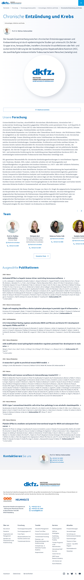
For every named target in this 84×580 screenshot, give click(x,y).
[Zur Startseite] (11, 3)
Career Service (56, 554)
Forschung (21, 525)
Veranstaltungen (71, 531)
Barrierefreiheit (28, 574)
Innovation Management (41, 529)
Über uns (6, 525)
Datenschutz (16, 574)
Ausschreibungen (71, 539)
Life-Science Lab (57, 561)
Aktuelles (70, 525)
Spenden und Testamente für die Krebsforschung (8, 540)
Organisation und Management (8, 535)
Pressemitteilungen (72, 529)
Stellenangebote (57, 529)
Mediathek (70, 551)
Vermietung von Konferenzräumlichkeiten (74, 535)
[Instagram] (64, 574)
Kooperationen (39, 552)
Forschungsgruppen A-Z (24, 531)
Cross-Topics (21, 534)
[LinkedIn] (68, 574)
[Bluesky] (72, 574)
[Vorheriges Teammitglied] (77, 211)
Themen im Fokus (71, 541)
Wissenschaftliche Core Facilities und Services (24, 538)
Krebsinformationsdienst (42, 534)
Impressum (6, 574)
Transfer (38, 525)
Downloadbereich (71, 548)
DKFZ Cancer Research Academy (57, 557)
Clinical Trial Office (40, 531)
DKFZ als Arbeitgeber (55, 532)
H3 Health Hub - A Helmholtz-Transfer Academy (40, 548)
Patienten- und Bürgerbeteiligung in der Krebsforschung (42, 541)
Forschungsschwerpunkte (25, 529)
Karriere (55, 525)
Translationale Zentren (24, 541)
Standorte (6, 531)
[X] (76, 574)
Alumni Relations (56, 564)
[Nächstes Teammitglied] (81, 211)
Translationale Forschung (42, 537)
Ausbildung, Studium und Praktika (55, 538)
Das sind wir (6, 529)
